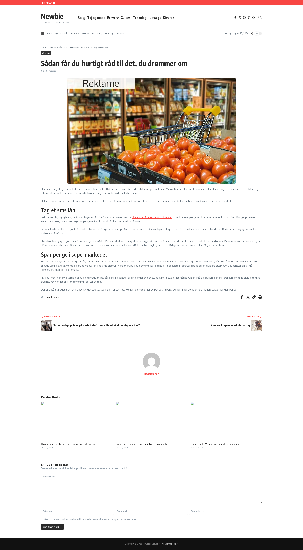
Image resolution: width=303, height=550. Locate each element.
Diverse (168, 17)
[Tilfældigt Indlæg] (251, 33)
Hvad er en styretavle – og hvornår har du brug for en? (70, 443)
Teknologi (140, 17)
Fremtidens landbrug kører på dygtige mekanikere (143, 443)
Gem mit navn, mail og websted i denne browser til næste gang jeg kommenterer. (90, 519)
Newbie (52, 16)
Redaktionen (151, 373)
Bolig (81, 17)
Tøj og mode (96, 17)
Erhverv (113, 17)
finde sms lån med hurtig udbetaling (152, 217)
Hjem (43, 47)
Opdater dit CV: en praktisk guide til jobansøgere (217, 443)
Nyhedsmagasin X (169, 543)
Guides (126, 17)
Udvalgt (155, 17)
